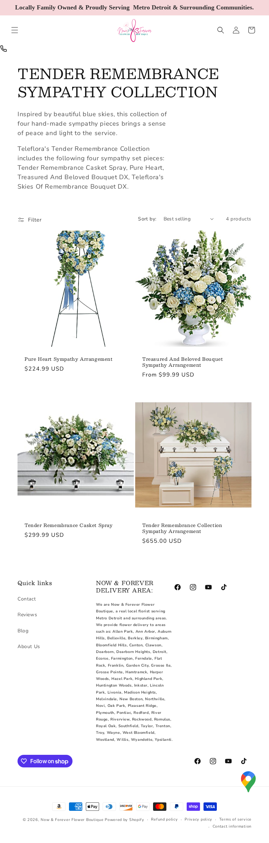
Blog (23, 630)
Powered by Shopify (124, 819)
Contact (27, 599)
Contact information (232, 826)
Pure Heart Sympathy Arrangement (69, 359)
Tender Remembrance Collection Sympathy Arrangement (182, 528)
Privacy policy (198, 819)
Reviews (27, 614)
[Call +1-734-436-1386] (3, 48)
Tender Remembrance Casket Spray (69, 525)
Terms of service (235, 819)
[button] (14, 30)
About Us (29, 646)
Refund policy (164, 819)
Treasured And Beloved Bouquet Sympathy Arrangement (182, 362)
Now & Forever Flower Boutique (72, 819)
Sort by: (147, 219)
